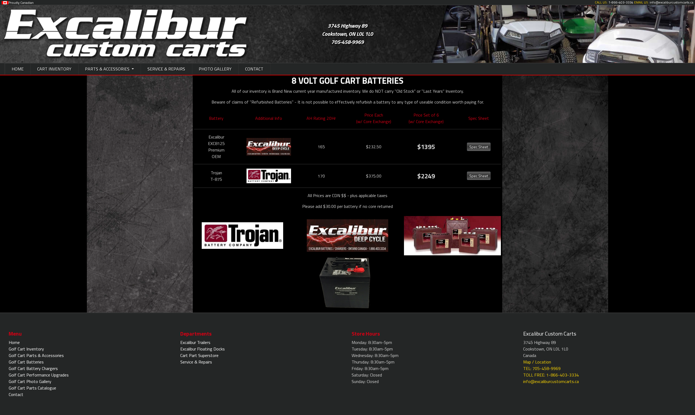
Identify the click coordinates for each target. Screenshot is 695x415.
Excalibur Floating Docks (202, 349)
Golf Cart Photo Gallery (30, 381)
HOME (18, 69)
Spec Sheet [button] (478, 147)
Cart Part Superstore (199, 355)
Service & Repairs (196, 362)
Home (14, 342)
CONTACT (254, 69)
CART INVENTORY (54, 69)
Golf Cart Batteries (26, 362)
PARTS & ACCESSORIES (108, 69)
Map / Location (537, 362)
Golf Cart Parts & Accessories (36, 355)
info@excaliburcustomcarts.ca (551, 381)
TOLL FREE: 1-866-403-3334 (551, 375)
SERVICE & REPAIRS (166, 69)
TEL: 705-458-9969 (542, 368)
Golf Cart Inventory (26, 349)
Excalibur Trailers (195, 342)
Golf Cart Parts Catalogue (32, 388)
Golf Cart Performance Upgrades (39, 375)
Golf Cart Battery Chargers (33, 368)
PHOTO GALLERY (215, 69)
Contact (16, 394)
